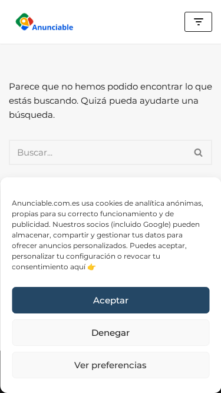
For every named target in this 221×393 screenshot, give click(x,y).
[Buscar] (199, 152)
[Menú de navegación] (198, 22)
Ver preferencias (110, 365)
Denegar (110, 332)
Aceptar (110, 300)
